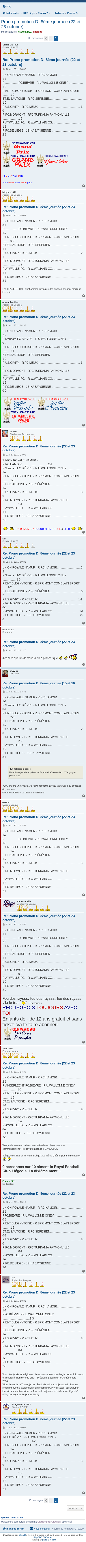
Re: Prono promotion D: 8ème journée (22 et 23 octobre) (41, 62)
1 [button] (51, 38)
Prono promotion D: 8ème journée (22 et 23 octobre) (40, 24)
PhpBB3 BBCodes (43, 1537)
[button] (46, 38)
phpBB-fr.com (49, 1540)
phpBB (22, 1535)
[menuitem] (6, 6)
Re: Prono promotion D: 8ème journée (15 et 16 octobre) (38, 685)
